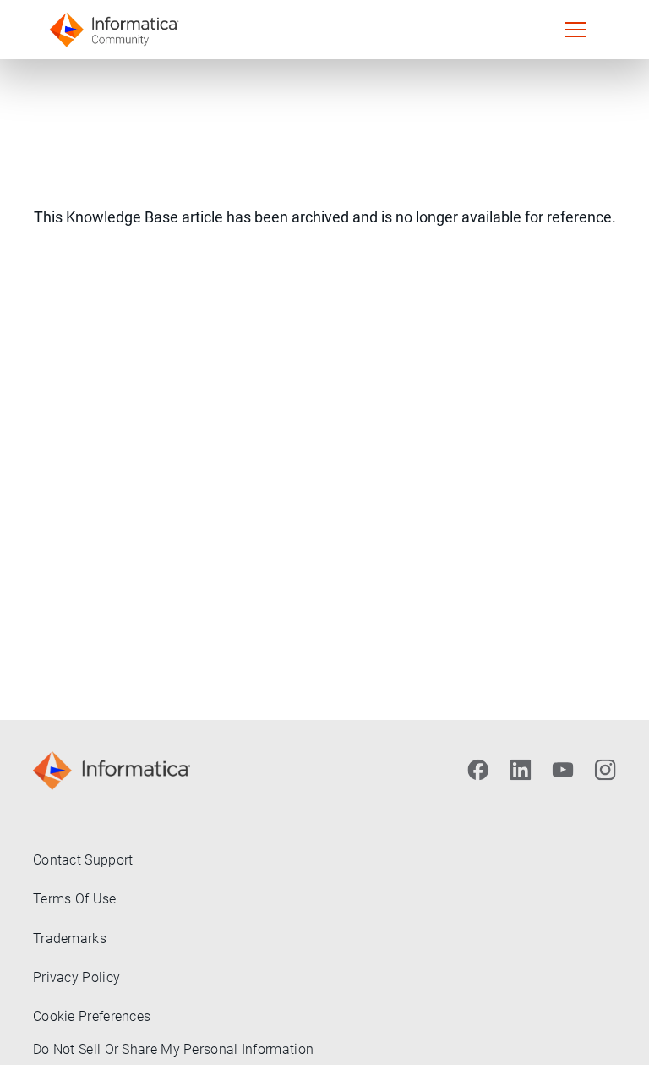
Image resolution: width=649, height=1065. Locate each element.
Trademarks (69, 939)
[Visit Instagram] (605, 770)
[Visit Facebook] (478, 770)
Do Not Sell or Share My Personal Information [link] (173, 1049)
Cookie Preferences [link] (91, 1016)
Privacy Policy (76, 977)
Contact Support (83, 860)
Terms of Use (75, 899)
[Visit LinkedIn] (521, 770)
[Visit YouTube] (563, 770)
